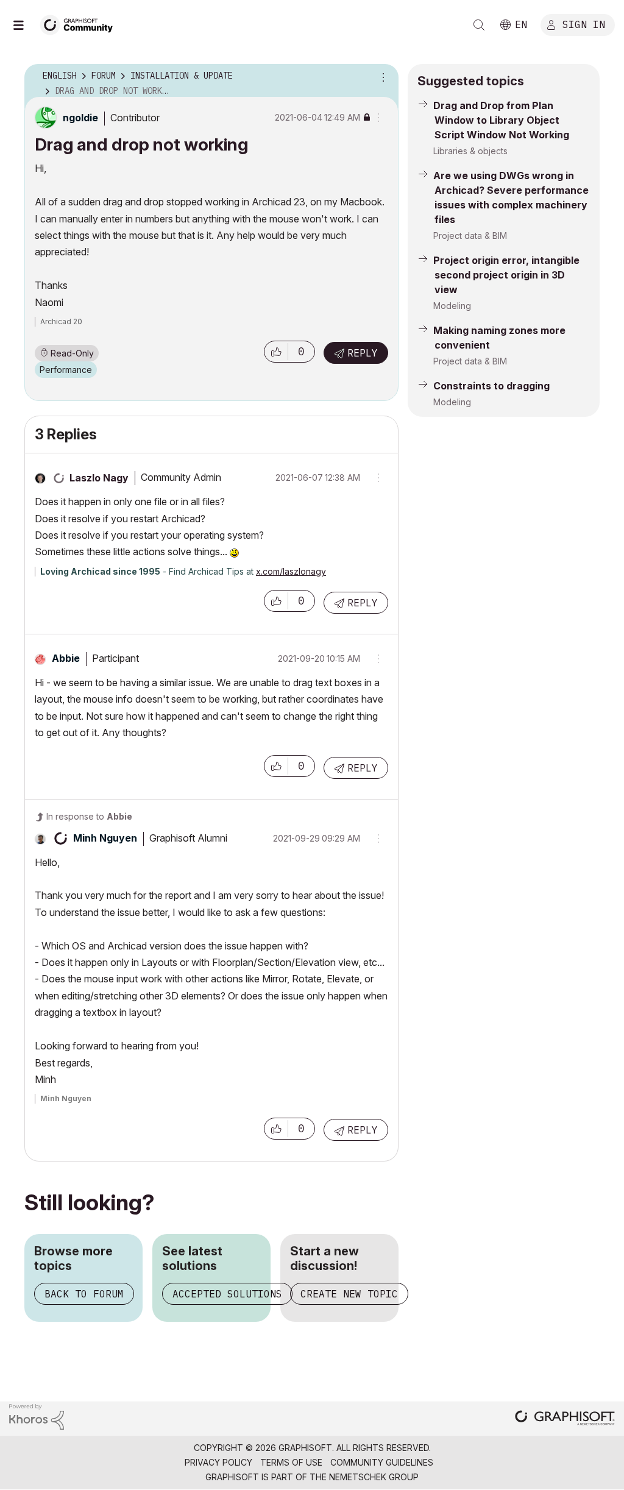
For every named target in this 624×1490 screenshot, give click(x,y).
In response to (89, 816)
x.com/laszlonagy (291, 571)
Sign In (583, 24)
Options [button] (381, 76)
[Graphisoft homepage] (565, 1419)
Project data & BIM (470, 235)
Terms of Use (291, 1462)
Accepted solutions (227, 1294)
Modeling (452, 305)
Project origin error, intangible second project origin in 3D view (506, 275)
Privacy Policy (218, 1462)
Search (479, 25)
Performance (66, 369)
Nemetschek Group (374, 1477)
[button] (276, 351)
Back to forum (84, 1294)
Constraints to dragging (491, 386)
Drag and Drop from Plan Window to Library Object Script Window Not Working (501, 120)
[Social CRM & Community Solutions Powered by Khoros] (36, 1416)
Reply (362, 353)
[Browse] (24, 25)
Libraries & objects (470, 151)
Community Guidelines (381, 1462)
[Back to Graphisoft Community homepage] (80, 23)
